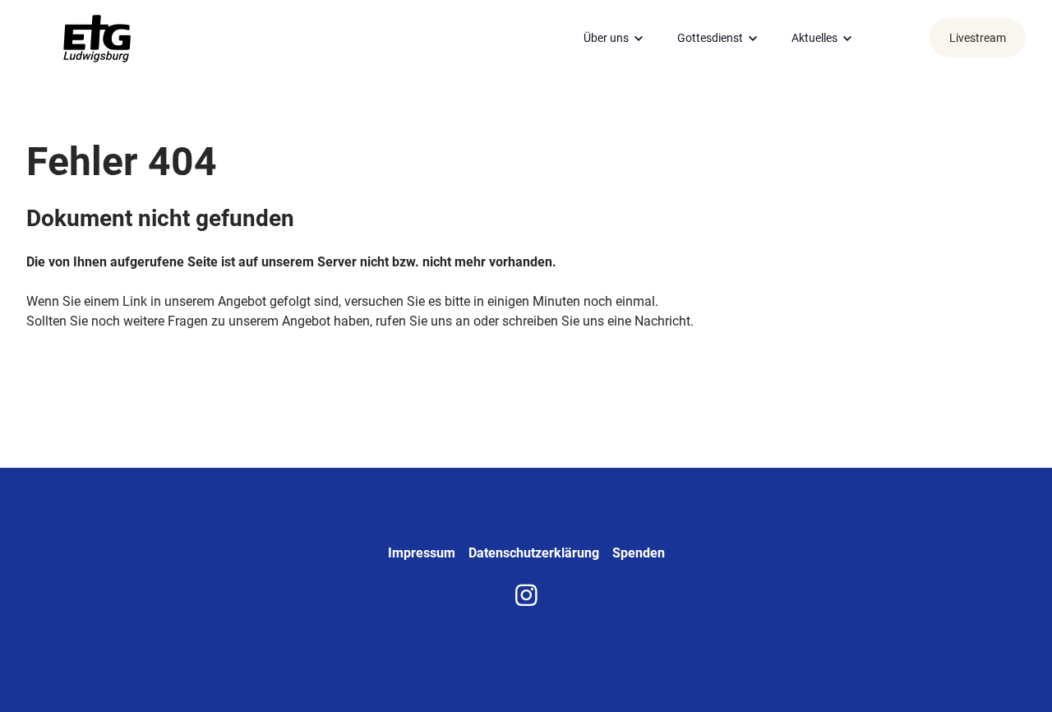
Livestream (977, 37)
